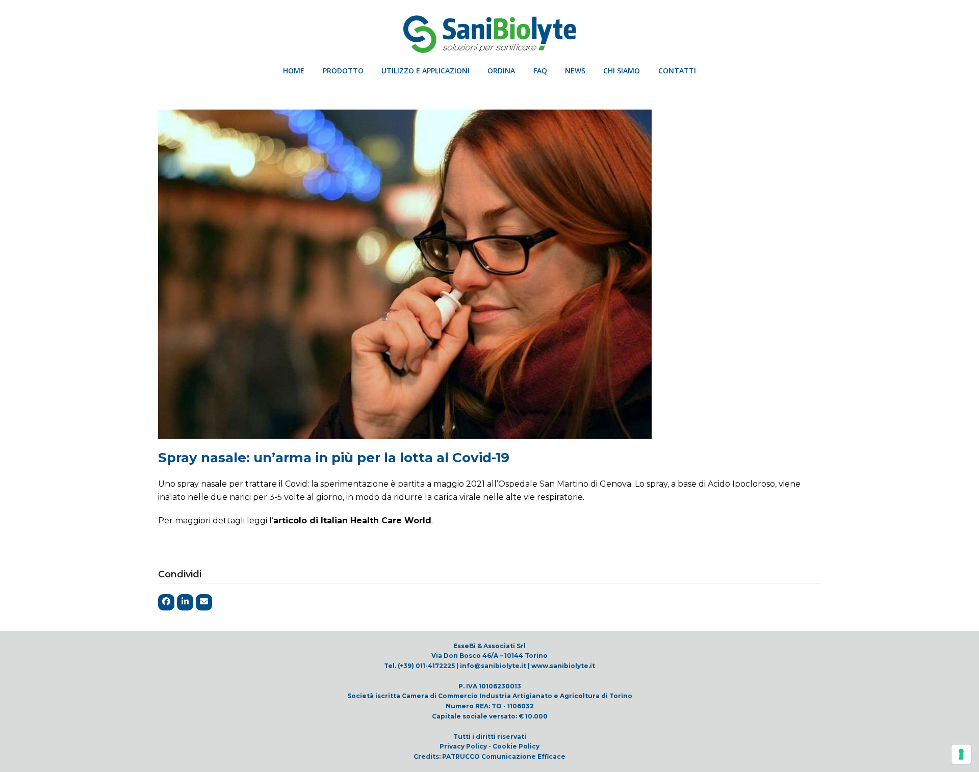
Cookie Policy (516, 746)
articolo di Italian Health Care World (352, 520)
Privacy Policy (463, 746)
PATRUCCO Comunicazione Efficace (503, 756)
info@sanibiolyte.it (493, 666)
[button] (166, 602)
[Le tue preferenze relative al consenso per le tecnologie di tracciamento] (961, 754)
